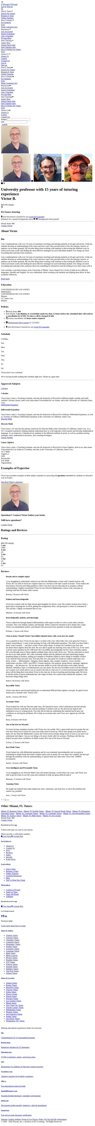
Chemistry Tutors (12, 940)
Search (4, 124)
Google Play (18, 836)
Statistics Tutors (12, 969)
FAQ (3, 25)
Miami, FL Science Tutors (11, 816)
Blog (8, 878)
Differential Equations (9, 405)
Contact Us (5, 61)
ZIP (2, 122)
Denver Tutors (11, 994)
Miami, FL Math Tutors (32, 816)
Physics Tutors (11, 958)
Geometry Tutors (12, 949)
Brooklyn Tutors (12, 987)
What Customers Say (9, 27)
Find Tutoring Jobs (8, 47)
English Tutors (11, 947)
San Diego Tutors (13, 1019)
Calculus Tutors (12, 938)
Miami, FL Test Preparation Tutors (76, 813)
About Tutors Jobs (8, 45)
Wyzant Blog (6, 38)
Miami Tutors (11, 1003)
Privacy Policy (38, 1119)
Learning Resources (14, 876)
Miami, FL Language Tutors (27, 813)
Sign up (10, 7)
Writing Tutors (11, 973)
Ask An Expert (7, 32)
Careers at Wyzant (13, 890)
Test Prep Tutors (12, 971)
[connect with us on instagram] (4, 916)
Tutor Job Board (12, 894)
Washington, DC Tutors (15, 1021)
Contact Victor (6, 226)
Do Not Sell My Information (55, 1119)
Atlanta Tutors (11, 983)
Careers (4, 58)
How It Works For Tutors (11, 49)
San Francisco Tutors (14, 1014)
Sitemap (4, 1119)
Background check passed (18, 323)
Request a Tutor (12, 871)
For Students (6, 23)
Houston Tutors (12, 999)
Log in (3, 7)
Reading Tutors (12, 960)
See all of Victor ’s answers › (12, 482)
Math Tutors (10, 953)
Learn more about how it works (13, 926)
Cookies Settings (14, 1119)
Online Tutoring (7, 18)
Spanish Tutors (12, 967)
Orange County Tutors (15, 1007)
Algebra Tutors (12, 935)
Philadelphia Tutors (13, 1010)
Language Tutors (12, 951)
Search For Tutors (8, 13)
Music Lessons (12, 955)
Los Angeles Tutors (13, 1001)
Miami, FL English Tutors (34, 811)
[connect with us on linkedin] (6, 916)
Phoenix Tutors (12, 1012)
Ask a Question (7, 36)
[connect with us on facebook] (1, 916)
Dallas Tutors (11, 992)
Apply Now (5, 43)
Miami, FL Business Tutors (11, 811)
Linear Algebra (7, 438)
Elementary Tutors (13, 944)
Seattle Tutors (11, 1016)
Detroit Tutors (11, 996)
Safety (8, 855)
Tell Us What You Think (15, 880)
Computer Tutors (12, 942)
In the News (10, 859)
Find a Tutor (11, 869)
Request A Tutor (7, 16)
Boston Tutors (11, 985)
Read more (5, 279)
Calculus (4, 388)
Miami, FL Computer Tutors (51, 813)
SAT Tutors (10, 962)
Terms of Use (26, 1119)
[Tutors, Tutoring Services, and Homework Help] (9, 4)
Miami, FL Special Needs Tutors (58, 811)
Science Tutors (11, 964)
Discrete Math (6, 419)
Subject (4, 119)
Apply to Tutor (12, 892)
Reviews (9, 853)
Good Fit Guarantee (36, 217)
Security (9, 857)
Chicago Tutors (12, 990)
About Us (5, 56)
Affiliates (9, 896)
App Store (7, 836)
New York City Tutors (14, 1005)
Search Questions (8, 34)
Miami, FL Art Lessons (52, 816)
